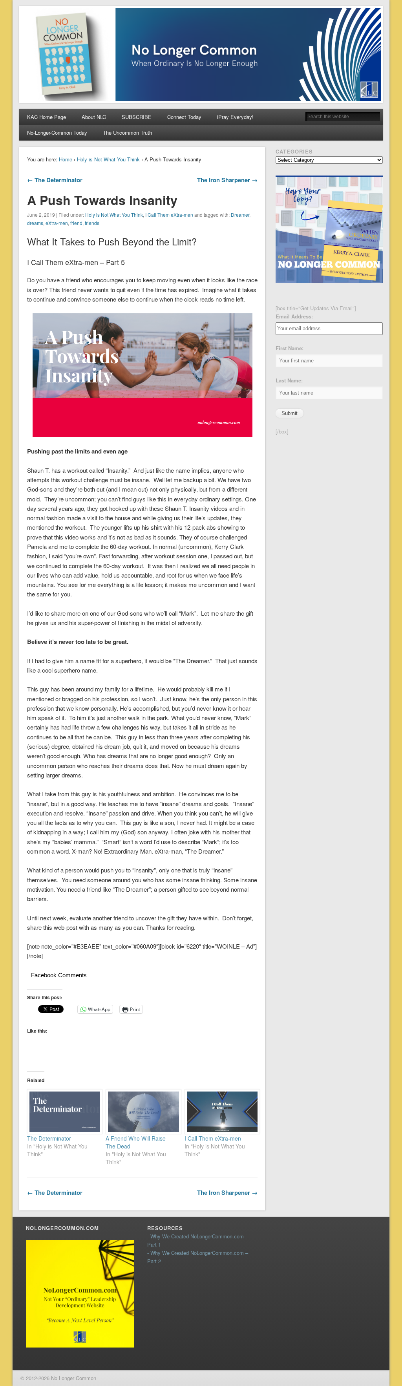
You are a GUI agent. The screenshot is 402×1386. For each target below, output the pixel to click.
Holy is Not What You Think (108, 159)
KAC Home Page (46, 117)
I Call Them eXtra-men (169, 214)
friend (76, 222)
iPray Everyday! (235, 117)
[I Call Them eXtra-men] (220, 1111)
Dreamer (240, 214)
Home (65, 159)
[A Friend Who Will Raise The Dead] (141, 1111)
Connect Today (184, 117)
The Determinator (49, 1138)
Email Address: (294, 316)
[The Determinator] (62, 1111)
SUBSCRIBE (137, 117)
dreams (35, 222)
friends (92, 222)
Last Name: (289, 380)
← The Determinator (54, 180)
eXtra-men (57, 222)
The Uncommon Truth (127, 132)
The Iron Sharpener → (227, 180)
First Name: (289, 348)
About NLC (94, 117)
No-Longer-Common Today (57, 132)
